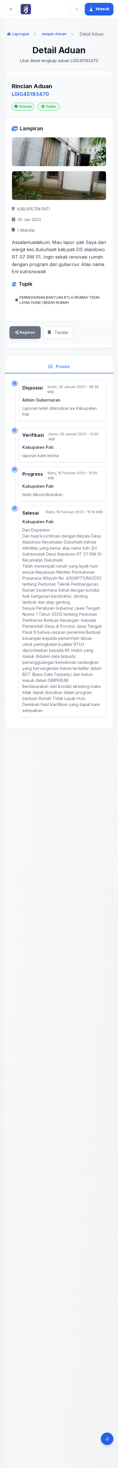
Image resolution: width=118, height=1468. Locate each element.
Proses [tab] (62, 366)
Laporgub (20, 34)
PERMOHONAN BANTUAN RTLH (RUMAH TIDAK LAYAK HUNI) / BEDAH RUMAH (59, 300)
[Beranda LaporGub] (27, 9)
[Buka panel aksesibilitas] (107, 1438)
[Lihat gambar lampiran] (59, 151)
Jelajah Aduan (54, 34)
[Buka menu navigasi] (11, 9)
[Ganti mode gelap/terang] (76, 9)
